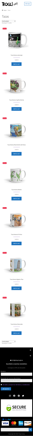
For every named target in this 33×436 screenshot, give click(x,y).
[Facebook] (14, 396)
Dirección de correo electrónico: (11, 378)
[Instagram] (10, 396)
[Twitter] (23, 396)
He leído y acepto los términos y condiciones (16, 384)
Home (5, 10)
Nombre (3, 371)
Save (5, 28)
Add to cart (16, 64)
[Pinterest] (19, 396)
